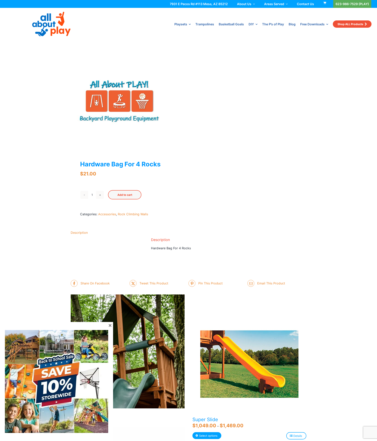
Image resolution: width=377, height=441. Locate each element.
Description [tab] (79, 233)
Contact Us (305, 4)
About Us (244, 4)
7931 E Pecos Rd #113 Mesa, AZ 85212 (199, 4)
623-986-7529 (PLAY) (352, 4)
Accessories (107, 214)
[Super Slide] (249, 364)
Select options (208, 435)
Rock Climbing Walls (133, 214)
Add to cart (124, 194)
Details (297, 435)
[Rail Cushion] (128, 351)
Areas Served (274, 4)
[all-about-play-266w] (51, 13)
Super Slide (205, 419)
